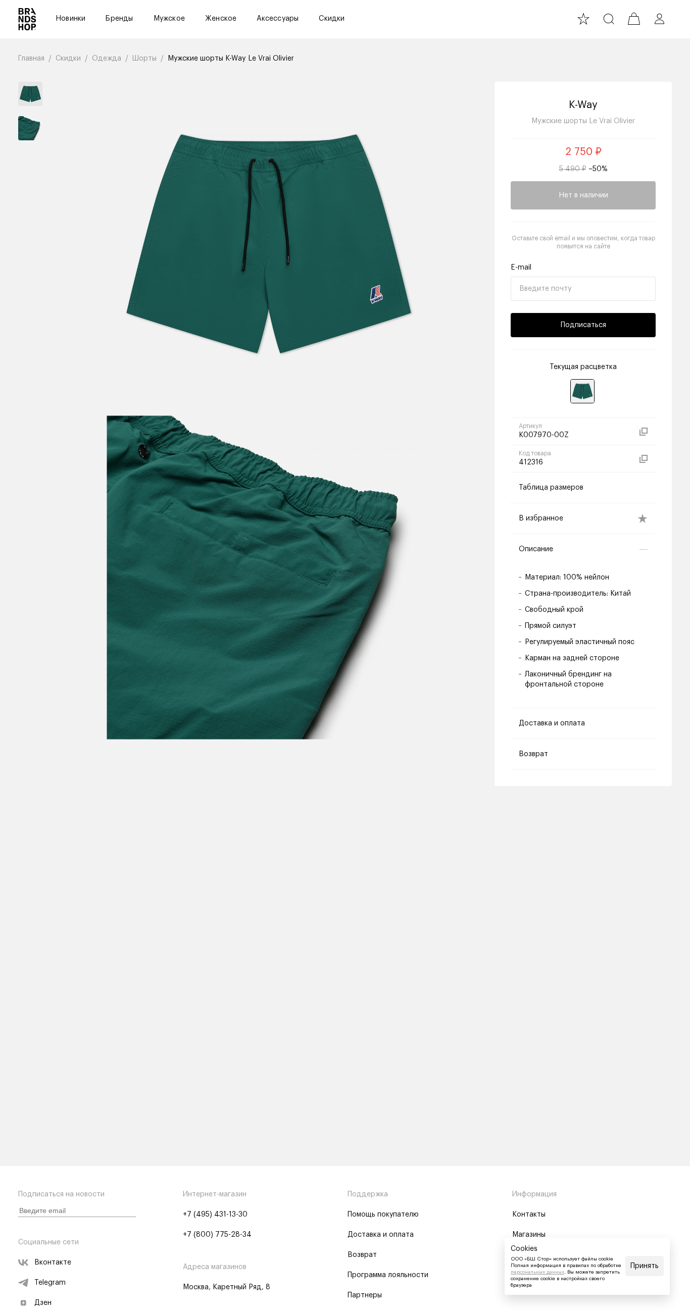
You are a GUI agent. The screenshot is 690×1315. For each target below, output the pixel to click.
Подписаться (583, 325)
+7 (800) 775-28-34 (217, 1234)
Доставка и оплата (381, 1234)
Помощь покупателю (383, 1214)
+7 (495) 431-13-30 (215, 1214)
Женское (220, 18)
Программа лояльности (388, 1275)
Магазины (529, 1234)
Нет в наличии (583, 195)
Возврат (362, 1254)
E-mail (521, 267)
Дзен (43, 1302)
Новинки (70, 18)
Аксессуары (278, 18)
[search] (608, 18)
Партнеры (365, 1295)
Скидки (331, 18)
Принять (644, 1266)
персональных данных (537, 1272)
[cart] (634, 18)
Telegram (50, 1282)
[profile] (659, 18)
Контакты (529, 1214)
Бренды (119, 18)
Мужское (169, 18)
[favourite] (583, 18)
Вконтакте (52, 1262)
